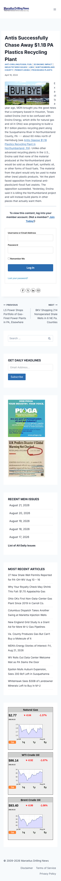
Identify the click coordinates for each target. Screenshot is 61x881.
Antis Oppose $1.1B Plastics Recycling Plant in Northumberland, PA (26, 144)
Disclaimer (27, 868)
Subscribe (17, 376)
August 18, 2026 (19, 529)
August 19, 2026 (19, 521)
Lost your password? (18, 278)
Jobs (31, 67)
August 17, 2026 (19, 537)
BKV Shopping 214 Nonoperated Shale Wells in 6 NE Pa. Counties (45, 314)
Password (13, 245)
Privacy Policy (48, 873)
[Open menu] (54, 9)
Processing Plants (42, 70)
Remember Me (17, 258)
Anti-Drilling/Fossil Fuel (18, 64)
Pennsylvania (22, 70)
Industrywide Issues (16, 67)
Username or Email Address (22, 233)
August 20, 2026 (19, 513)
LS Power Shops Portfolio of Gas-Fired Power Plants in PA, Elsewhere (15, 314)
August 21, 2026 (19, 505)
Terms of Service (46, 868)
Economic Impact (43, 64)
